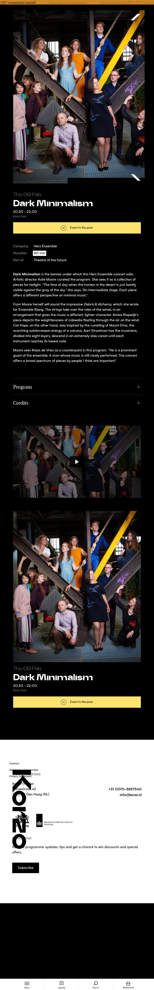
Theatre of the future (50, 260)
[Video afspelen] (77, 462)
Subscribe (25, 868)
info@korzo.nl (131, 794)
